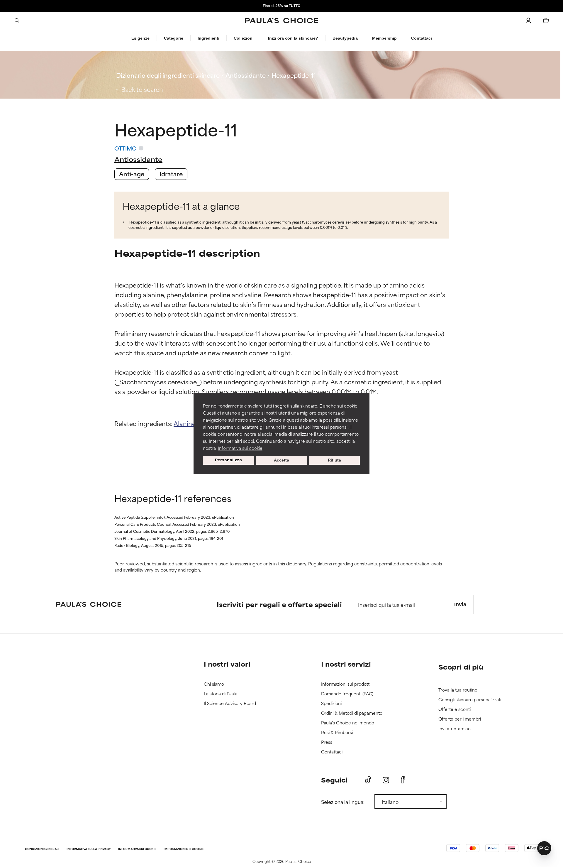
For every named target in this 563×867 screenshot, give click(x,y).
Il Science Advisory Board (230, 703)
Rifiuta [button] (334, 460)
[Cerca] (17, 20)
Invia (460, 604)
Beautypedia (345, 38)
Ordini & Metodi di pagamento (351, 713)
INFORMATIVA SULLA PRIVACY (89, 849)
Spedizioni (331, 703)
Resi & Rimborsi (337, 732)
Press (326, 742)
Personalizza (228, 460)
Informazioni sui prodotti (345, 684)
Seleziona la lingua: (342, 801)
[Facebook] (403, 780)
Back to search (142, 89)
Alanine (185, 423)
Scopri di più (460, 667)
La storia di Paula (221, 694)
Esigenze (140, 38)
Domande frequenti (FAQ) (347, 694)
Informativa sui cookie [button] (240, 448)
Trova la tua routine (457, 690)
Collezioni (244, 38)
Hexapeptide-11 (294, 75)
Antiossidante (245, 75)
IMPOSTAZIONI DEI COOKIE (184, 849)
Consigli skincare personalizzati (469, 699)
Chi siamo (214, 684)
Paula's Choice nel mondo (347, 723)
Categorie (173, 38)
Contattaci (421, 38)
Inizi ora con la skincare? (293, 38)
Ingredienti (208, 38)
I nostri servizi (346, 664)
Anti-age (131, 173)
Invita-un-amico (454, 728)
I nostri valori (227, 664)
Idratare (171, 173)
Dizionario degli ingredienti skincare (168, 75)
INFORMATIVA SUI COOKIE (137, 849)
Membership (384, 38)
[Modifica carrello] (546, 20)
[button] (544, 848)
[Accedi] (528, 20)
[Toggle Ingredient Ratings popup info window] (141, 148)
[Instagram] (386, 780)
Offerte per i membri (459, 719)
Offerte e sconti (454, 709)
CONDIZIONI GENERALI (42, 849)
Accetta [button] (281, 460)
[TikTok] (368, 780)
